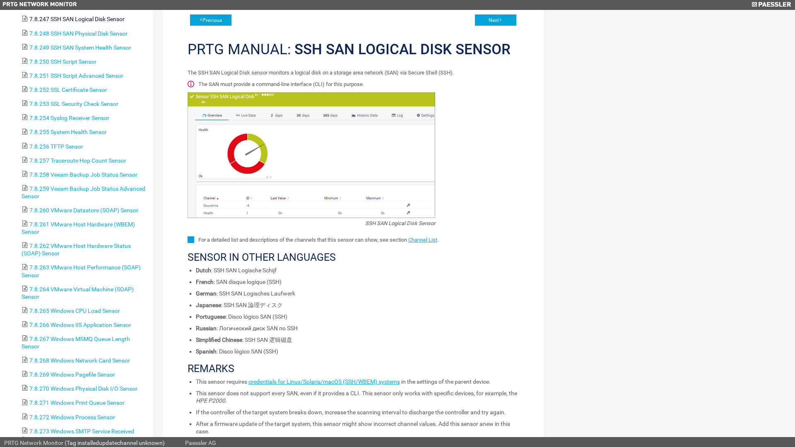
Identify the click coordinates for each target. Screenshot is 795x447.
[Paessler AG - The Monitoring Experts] (771, 5)
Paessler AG (200, 443)
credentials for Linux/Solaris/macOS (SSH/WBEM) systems (324, 381)
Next (494, 20)
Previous (212, 20)
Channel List (422, 240)
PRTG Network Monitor (33, 443)
